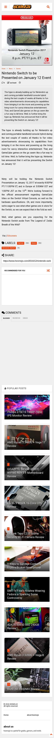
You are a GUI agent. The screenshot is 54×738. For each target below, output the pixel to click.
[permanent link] (20, 83)
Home (3, 68)
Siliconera (12, 235)
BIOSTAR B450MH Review (23, 689)
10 (9, 684)
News (11, 68)
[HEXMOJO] (22, 8)
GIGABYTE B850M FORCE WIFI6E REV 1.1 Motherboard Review (25, 473)
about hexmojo (33, 715)
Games (18, 68)
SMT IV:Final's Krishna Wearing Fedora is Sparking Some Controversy (26, 594)
